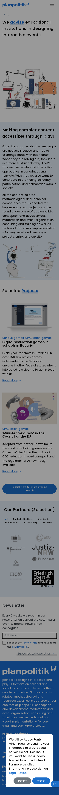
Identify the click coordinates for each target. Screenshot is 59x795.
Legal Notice (18, 773)
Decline (22, 780)
